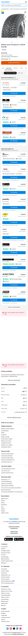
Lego (2, 507)
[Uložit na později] (25, 21)
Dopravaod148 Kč (22, 171)
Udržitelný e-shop (5, 621)
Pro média (3, 555)
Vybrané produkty (6, 477)
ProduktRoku (4, 615)
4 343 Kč (23, 199)
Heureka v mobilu (5, 571)
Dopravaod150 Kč (22, 156)
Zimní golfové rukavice (6, 447)
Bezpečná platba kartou (6, 581)
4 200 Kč (23, 184)
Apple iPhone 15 (4, 498)
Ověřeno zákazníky (5, 611)
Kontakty (3, 549)
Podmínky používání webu (18, 634)
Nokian (25, 388)
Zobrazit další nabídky (14, 307)
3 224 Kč (23, 154)
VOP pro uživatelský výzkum (7, 583)
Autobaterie (4, 435)
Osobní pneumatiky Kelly (6, 456)
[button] (8, 68)
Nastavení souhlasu (5, 577)
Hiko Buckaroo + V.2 (5, 479)
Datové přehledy (5, 599)
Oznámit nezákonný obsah (7, 561)
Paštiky (2, 433)
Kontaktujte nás (14, 528)
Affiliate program (4, 601)
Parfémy (3, 500)
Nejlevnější (20, 73)
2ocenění (14, 105)
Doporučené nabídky (11, 73)
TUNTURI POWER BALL (6, 481)
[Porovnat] (25, 12)
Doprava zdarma (22, 85)
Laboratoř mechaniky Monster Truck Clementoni (12, 492)
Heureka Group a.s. (17, 632)
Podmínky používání (5, 551)
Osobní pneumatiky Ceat (6, 462)
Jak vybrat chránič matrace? (7, 473)
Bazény (3, 502)
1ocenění (14, 87)
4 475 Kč (23, 118)
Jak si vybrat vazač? (5, 471)
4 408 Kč (23, 275)
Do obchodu (14, 93)
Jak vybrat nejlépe (6, 466)
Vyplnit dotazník (14, 533)
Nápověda (3, 605)
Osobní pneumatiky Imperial (7, 454)
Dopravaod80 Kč (22, 119)
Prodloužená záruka (7, 107)
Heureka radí (4, 573)
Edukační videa (4, 603)
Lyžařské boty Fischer (6, 443)
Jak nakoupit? (4, 569)
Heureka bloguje (4, 557)
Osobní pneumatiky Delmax (7, 458)
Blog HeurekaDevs (5, 559)
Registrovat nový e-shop (6, 591)
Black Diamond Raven (6, 490)
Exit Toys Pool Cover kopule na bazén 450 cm (11, 488)
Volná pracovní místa (5, 553)
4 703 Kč (23, 100)
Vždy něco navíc (4, 59)
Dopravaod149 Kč (22, 102)
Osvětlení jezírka (5, 431)
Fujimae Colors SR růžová (6, 483)
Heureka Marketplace (6, 595)
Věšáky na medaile (5, 437)
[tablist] (14, 68)
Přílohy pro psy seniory (6, 441)
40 (24, 401)
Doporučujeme (5, 496)
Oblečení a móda (4, 513)
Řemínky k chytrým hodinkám (7, 429)
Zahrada (3, 509)
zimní (23, 391)
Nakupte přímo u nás (5, 575)
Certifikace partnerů (5, 617)
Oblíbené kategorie (6, 426)
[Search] (3, 68)
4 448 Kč (23, 292)
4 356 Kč (23, 214)
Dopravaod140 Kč (22, 276)
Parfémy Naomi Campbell (6, 439)
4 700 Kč (23, 83)
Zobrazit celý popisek (14, 380)
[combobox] (14, 5)
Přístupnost (3, 563)
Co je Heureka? (4, 546)
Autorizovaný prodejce (16, 279)
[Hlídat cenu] (25, 16)
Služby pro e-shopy (5, 593)
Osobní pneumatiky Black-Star (8, 460)
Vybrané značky (5, 451)
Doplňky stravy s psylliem (6, 445)
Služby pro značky (5, 597)
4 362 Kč (23, 230)
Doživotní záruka (7, 90)
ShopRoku (3, 613)
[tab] (8, 68)
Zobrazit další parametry (14, 417)
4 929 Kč (23, 133)
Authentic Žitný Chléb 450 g (7, 486)
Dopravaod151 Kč (22, 216)
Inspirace (3, 619)
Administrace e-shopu (6, 589)
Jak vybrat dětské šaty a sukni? (8, 469)
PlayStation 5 (4, 505)
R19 (24, 405)
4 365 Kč (23, 245)
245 (24, 398)
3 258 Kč (23, 169)
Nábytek (3, 511)
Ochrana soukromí (5, 579)
